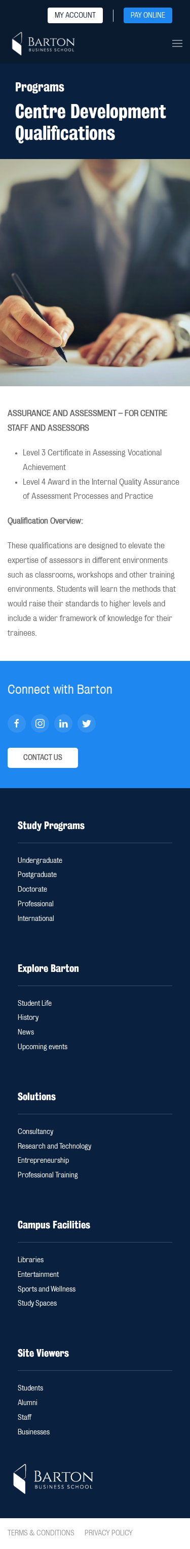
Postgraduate (37, 875)
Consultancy (35, 1131)
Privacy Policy (109, 1533)
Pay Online (148, 15)
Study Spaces (37, 1303)
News (26, 1032)
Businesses (34, 1432)
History (28, 1017)
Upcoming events (42, 1047)
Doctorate (32, 889)
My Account (75, 15)
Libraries (31, 1260)
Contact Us (42, 757)
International (36, 918)
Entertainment (38, 1274)
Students (30, 1388)
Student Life (35, 1003)
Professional (36, 904)
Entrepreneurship (43, 1160)
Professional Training (48, 1175)
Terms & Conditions (41, 1533)
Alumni (27, 1403)
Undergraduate (40, 860)
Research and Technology (54, 1146)
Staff (24, 1417)
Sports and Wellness (46, 1289)
